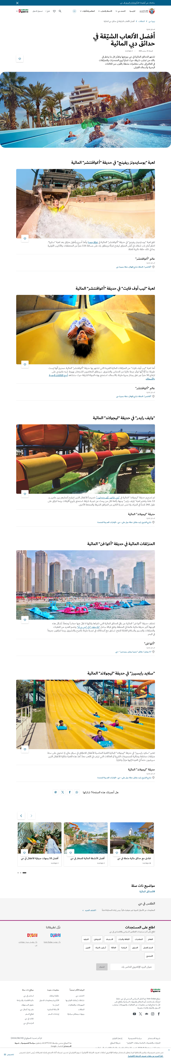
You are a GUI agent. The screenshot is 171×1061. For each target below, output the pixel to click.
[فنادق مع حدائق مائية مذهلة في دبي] (132, 838)
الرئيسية (132, 11)
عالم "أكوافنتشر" (145, 259)
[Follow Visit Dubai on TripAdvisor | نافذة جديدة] (146, 1013)
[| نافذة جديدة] (152, 1013)
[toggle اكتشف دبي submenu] (116, 11)
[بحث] (60, 11)
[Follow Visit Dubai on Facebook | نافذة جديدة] (158, 1013)
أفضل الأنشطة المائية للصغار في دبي (87, 858)
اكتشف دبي (122, 11)
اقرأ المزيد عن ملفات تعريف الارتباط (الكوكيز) (145, 1056)
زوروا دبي (152, 21)
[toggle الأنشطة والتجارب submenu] (99, 11)
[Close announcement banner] (17, 2)
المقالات (141, 21)
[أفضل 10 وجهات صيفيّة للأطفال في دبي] (39, 838)
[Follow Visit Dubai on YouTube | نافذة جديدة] (134, 1013)
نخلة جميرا (93, 242)
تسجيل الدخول (38, 11)
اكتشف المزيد (90, 910)
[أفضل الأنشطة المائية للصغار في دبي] (86, 838)
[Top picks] (54, 11)
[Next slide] (31, 815)
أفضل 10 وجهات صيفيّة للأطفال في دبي (39, 858)
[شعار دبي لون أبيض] (155, 991)
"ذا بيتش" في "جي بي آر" (88, 627)
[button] (9, 1054)
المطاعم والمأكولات (88, 11)
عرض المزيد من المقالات (140, 872)
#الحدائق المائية (147, 891)
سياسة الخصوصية (28, 1043)
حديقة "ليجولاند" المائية (141, 514)
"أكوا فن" (149, 644)
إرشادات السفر (131, 2)
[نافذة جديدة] (77, 792)
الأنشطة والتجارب (106, 11)
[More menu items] (74, 11)
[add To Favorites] (19, 58)
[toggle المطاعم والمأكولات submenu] (81, 11)
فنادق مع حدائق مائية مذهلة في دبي (134, 858)
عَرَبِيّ (48, 11)
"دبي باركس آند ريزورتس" (108, 498)
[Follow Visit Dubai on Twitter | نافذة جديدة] (140, 1013)
